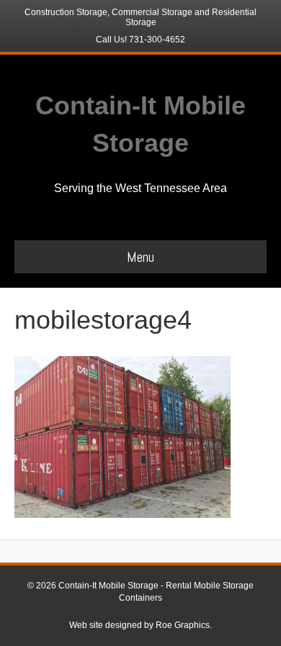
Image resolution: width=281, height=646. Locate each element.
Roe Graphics (183, 625)
